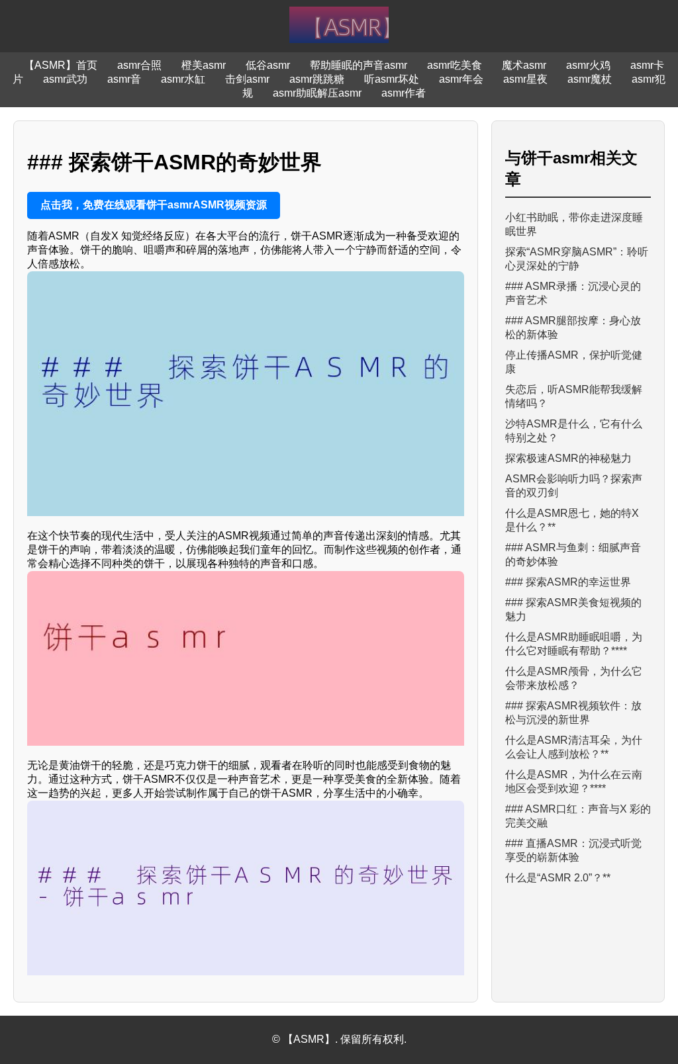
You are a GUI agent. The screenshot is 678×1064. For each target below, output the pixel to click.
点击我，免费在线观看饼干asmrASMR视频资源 (153, 204)
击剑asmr (247, 79)
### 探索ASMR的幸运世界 (568, 582)
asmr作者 (403, 93)
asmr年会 (461, 79)
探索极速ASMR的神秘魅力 (568, 458)
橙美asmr (203, 65)
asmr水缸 (183, 79)
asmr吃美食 (454, 65)
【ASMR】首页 (60, 65)
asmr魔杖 (589, 79)
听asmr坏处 (391, 79)
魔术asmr (524, 65)
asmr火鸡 (588, 65)
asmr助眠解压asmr (317, 93)
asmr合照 (139, 65)
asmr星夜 (525, 79)
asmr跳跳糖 (316, 79)
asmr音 (124, 79)
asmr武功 (65, 79)
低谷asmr (268, 65)
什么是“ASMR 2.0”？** (557, 877)
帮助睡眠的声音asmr (358, 65)
